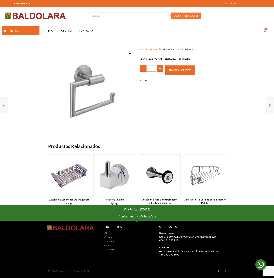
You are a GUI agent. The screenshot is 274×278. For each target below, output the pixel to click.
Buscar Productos (186, 15)
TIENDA (14, 30)
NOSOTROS (66, 30)
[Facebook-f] (226, 3)
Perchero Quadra (114, 199)
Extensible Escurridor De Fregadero (69, 199)
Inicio (141, 49)
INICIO (49, 30)
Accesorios (151, 49)
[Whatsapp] (235, 3)
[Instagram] (231, 3)
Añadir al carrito (180, 70)
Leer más (175, 192)
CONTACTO (86, 30)
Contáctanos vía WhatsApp (137, 216)
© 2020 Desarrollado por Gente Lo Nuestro (69, 271)
